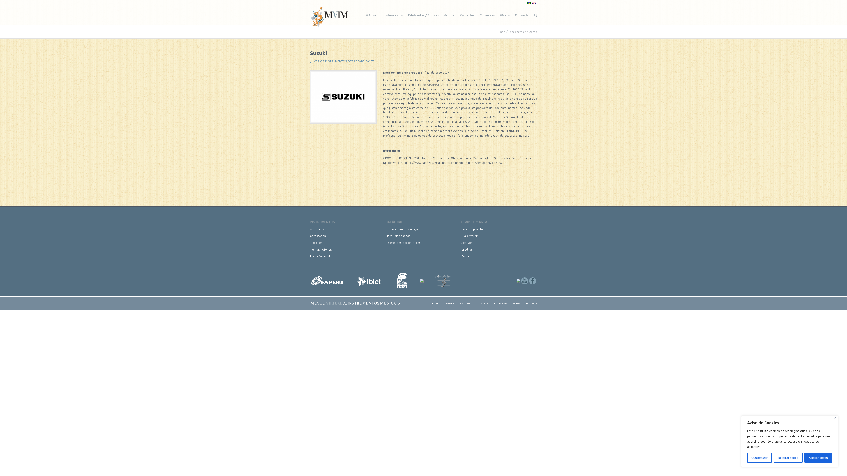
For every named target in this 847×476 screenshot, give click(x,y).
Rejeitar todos (788, 457)
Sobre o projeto (472, 229)
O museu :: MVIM (474, 222)
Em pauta (522, 15)
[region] (789, 441)
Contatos (467, 256)
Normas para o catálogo (402, 229)
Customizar (759, 457)
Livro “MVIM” (469, 236)
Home (501, 31)
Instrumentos (393, 15)
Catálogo (394, 222)
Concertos (467, 15)
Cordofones (318, 236)
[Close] (835, 418)
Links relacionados (398, 236)
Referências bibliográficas (403, 242)
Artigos (449, 15)
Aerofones (317, 229)
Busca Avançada (320, 256)
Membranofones (321, 249)
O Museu (372, 15)
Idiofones (316, 242)
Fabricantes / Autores (423, 15)
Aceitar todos (818, 457)
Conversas (487, 15)
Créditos (467, 249)
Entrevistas (500, 303)
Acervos (466, 242)
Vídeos (505, 15)
